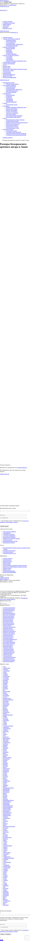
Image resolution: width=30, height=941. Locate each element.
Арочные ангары (7, 540)
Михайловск (6, 790)
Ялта (4, 903)
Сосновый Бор (7, 862)
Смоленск (5, 859)
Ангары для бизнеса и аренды (11, 55)
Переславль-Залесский (9, 826)
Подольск (5, 827)
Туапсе (5, 878)
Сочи (4, 863)
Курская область (7, 625)
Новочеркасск (6, 814)
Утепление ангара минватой (13, 132)
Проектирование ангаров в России (15, 119)
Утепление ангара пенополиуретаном (16, 135)
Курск (4, 778)
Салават (5, 841)
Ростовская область (8, 645)
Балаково (5, 680)
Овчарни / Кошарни (11, 54)
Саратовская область (8, 649)
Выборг (5, 713)
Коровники (9, 51)
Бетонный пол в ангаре (12, 126)
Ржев (4, 833)
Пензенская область (8, 636)
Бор (4, 690)
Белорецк (5, 688)
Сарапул (5, 848)
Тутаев (5, 883)
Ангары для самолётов (12, 113)
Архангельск (6, 676)
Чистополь (6, 895)
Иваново (5, 745)
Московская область (8, 629)
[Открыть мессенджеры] (0, 937)
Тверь (4, 873)
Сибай (4, 855)
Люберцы (5, 785)
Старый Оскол (7, 866)
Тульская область (7, 656)
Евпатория (6, 731)
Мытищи (5, 799)
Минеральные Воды (8, 788)
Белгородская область (8, 610)
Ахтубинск (6, 679)
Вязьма (5, 716)
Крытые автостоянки (11, 108)
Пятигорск (6, 832)
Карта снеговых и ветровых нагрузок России (15, 565)
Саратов (5, 849)
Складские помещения (9, 535)
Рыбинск (5, 838)
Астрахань (6, 677)
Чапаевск (5, 891)
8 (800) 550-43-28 (4, 6)
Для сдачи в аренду (11, 114)
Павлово (5, 823)
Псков (4, 829)
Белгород (5, 686)
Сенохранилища (10, 43)
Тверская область (7, 654)
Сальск (5, 843)
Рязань (4, 840)
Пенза (4, 825)
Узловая (5, 884)
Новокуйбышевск (7, 807)
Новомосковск (7, 808)
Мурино (5, 796)
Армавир (5, 675)
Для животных (7, 93)
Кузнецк (5, 775)
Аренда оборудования (9, 63)
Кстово (5, 774)
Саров (4, 851)
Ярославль (6, 905)
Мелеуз (5, 786)
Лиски (4, 783)
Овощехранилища (11, 40)
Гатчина (5, 717)
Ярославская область (8, 661)
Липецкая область (8, 628)
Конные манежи (10, 48)
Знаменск (5, 743)
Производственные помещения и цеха (16, 61)
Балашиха (5, 681)
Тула (4, 881)
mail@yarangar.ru (4, 0)
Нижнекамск (6, 804)
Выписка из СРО (7, 28)
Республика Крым (8, 640)
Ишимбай (5, 748)
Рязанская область (7, 646)
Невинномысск (7, 801)
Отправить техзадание (9, 23)
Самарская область (8, 647)
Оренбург (5, 821)
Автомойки (9, 56)
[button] (2, 14)
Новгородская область (9, 632)
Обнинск (5, 816)
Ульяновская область (8, 658)
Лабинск (5, 779)
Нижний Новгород (8, 805)
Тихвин (5, 874)
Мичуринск (6, 792)
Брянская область (7, 612)
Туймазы (5, 880)
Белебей (5, 687)
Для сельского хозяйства (9, 85)
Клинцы (5, 760)
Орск (4, 822)
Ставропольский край (9, 651)
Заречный (5, 741)
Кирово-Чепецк (7, 757)
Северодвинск (7, 852)
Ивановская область (8, 618)
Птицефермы (9, 100)
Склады (5, 103)
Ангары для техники (11, 111)
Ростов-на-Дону (7, 837)
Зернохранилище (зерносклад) (14, 89)
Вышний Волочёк (8, 715)
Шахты (5, 896)
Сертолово (6, 854)
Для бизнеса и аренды (9, 534)
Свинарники (9, 52)
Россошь (5, 836)
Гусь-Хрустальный (8, 726)
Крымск (5, 772)
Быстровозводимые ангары (10, 541)
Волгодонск (6, 703)
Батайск (5, 684)
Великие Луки (7, 698)
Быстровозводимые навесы (13, 117)
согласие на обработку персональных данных (14, 521)
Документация (12, 5)
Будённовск (6, 695)
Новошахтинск (7, 815)
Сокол (4, 860)
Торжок (5, 877)
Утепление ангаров (8, 129)
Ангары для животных (9, 47)
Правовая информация (9, 74)
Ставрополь (6, 865)
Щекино (5, 899)
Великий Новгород (8, 699)
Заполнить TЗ (14, 32)
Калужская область (8, 620)
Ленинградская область (9, 627)
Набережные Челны (8, 800)
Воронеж (5, 709)
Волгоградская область (9, 614)
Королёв (5, 764)
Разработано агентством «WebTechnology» (14, 598)
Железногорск (6, 738)
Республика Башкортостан (10, 639)
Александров (6, 668)
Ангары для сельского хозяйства (11, 38)
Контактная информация (9, 77)
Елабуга (5, 734)
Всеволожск (6, 712)
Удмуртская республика (9, 657)
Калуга (5, 750)
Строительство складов (9, 62)
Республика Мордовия (9, 642)
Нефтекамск (6, 803)
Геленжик (5, 719)
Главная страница (7, 21)
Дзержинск (6, 727)
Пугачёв (5, 830)
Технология (6, 25)
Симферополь (6, 856)
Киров (4, 756)
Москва (5, 794)
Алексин (5, 669)
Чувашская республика (9, 660)
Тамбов (5, 872)
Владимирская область (9, 613)
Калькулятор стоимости (9, 537)
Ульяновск (6, 885)
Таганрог (5, 870)
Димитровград (7, 728)
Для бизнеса (6, 106)
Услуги (5, 65)
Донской (5, 730)
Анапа (1, 2)
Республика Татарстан (9, 643)
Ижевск (5, 746)
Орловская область (8, 635)
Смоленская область (8, 650)
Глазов (5, 721)
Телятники (9, 50)
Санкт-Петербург (7, 845)
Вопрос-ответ (6, 67)
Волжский (6, 705)
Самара (5, 844)
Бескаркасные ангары (8, 82)
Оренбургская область (9, 634)
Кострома (5, 765)
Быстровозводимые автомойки (14, 115)
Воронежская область (8, 617)
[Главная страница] (13, 589)
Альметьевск (6, 670)
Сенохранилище (10, 88)
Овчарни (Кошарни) (11, 102)
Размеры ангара (7, 568)
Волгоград (6, 702)
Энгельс (5, 902)
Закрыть (2, 934)
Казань (5, 749)
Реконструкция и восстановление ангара (17, 122)
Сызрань (5, 869)
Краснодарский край (8, 624)
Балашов (5, 683)
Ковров (5, 761)
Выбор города (6, 569)
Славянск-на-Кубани (8, 858)
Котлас (5, 767)
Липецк (5, 782)
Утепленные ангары (11, 130)
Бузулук (5, 697)
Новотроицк (6, 811)
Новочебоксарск (7, 812)
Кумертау (5, 776)
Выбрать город (7, 2)
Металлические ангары (12, 84)
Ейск (4, 732)
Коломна (5, 763)
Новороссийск (7, 810)
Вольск (5, 708)
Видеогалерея (6, 66)
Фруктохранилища (11, 41)
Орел (4, 819)
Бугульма (5, 694)
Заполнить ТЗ (3, 10)
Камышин (5, 752)
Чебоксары (6, 892)
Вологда (5, 706)
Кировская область (8, 621)
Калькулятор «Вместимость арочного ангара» (15, 69)
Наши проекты (7, 24)
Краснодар (6, 770)
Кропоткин (6, 771)
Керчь (4, 753)
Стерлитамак (6, 867)
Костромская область (8, 623)
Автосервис (9, 58)
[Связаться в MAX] (1, 8)
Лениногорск (6, 781)
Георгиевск (6, 720)
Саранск (5, 847)
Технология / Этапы (8, 70)
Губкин (5, 723)
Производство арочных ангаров (11, 538)
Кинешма (5, 754)
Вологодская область (8, 616)
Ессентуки (6, 737)
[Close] (0, 602)
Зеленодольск (6, 742)
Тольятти (5, 876)
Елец (4, 735)
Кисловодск (6, 759)
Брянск (5, 692)
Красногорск (6, 768)
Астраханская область (9, 609)
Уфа (4, 887)
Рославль (5, 834)
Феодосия (5, 888)
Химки (5, 889)
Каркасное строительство (13, 124)
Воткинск (5, 710)
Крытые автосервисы (11, 110)
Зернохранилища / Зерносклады (14, 44)
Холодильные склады (11, 104)
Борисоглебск (6, 691)
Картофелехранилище (12, 91)
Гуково (5, 724)
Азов (4, 666)
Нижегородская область (9, 631)
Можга (5, 793)
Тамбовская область (8, 653)
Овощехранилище (11, 86)
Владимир (5, 701)
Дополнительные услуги (12, 128)
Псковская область (8, 638)
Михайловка (6, 789)
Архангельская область (9, 607)
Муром (5, 797)
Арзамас (5, 673)
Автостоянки (9, 59)
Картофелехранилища (12, 45)
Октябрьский (6, 818)
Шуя (4, 898)
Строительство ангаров (12, 121)
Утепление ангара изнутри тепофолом (16, 133)
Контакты (5, 27)
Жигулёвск (6, 739)
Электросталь (6, 900)
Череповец (6, 894)
